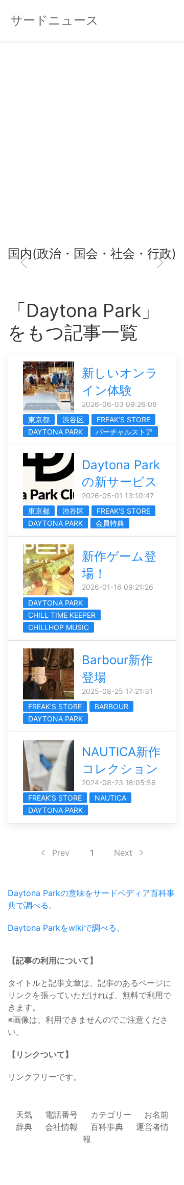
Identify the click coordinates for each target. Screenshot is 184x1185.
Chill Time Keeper (62, 615)
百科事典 (106, 1127)
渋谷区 (73, 419)
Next (123, 853)
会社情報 (61, 1127)
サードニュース (54, 20)
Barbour (111, 706)
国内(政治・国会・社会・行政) (92, 253)
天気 (24, 1114)
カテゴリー (110, 1114)
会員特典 (110, 523)
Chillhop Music (58, 627)
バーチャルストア (124, 431)
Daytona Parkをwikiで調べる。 (66, 928)
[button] (24, 262)
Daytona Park (55, 431)
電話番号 (61, 1114)
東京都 (39, 419)
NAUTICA (110, 797)
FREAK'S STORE (123, 510)
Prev (61, 853)
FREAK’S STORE (123, 419)
